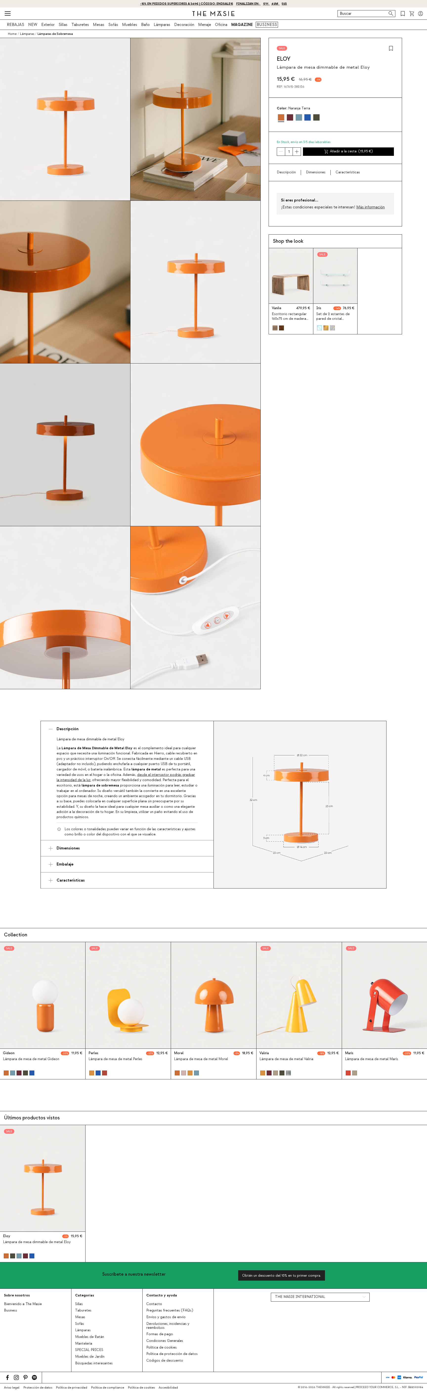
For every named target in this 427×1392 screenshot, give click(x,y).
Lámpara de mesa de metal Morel (201, 1059)
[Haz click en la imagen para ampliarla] (300, 805)
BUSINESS (267, 24)
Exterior (48, 24)
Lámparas (162, 24)
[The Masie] (213, 13)
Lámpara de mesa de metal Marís (371, 1059)
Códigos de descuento (164, 1360)
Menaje (204, 24)
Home (12, 34)
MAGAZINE (242, 24)
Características (348, 172)
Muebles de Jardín (90, 1356)
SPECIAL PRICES (89, 1350)
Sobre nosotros (17, 1295)
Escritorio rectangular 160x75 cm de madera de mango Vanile (289, 319)
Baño (145, 24)
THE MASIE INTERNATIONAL (300, 1297)
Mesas (98, 24)
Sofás (113, 24)
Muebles (129, 24)
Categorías (84, 1295)
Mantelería (83, 1343)
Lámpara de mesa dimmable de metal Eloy (37, 1242)
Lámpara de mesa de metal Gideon (31, 1059)
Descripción (286, 172)
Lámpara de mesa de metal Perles (115, 1059)
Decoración (184, 24)
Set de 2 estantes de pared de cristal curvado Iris (333, 319)
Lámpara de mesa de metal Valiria (286, 1059)
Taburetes (80, 24)
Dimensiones (315, 172)
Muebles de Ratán (89, 1337)
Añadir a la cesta (351, 151)
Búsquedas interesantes (94, 1363)
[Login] (420, 13)
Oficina (221, 24)
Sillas (63, 24)
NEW (32, 24)
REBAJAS (15, 24)
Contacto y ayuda (161, 1295)
